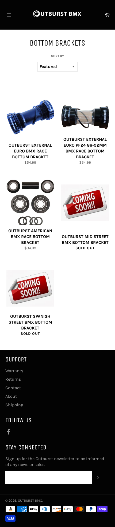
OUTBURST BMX (30, 500)
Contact (13, 387)
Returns (13, 379)
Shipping (14, 404)
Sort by (57, 56)
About (11, 396)
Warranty (14, 370)
